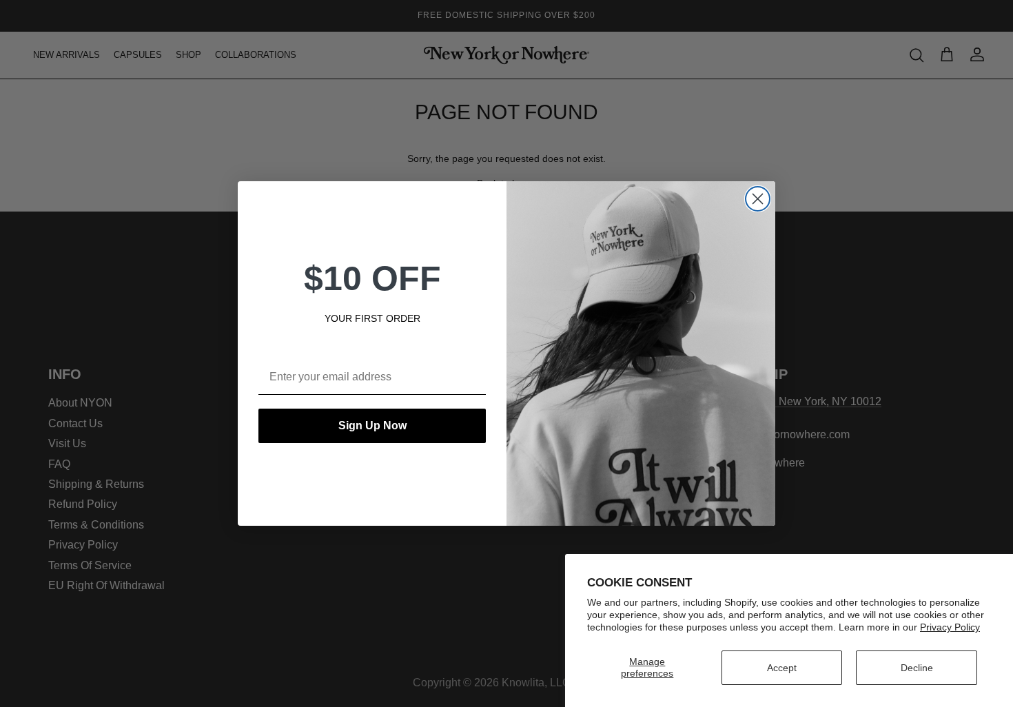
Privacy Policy (950, 627)
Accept (782, 667)
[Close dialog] (758, 199)
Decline (917, 667)
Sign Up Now (372, 425)
